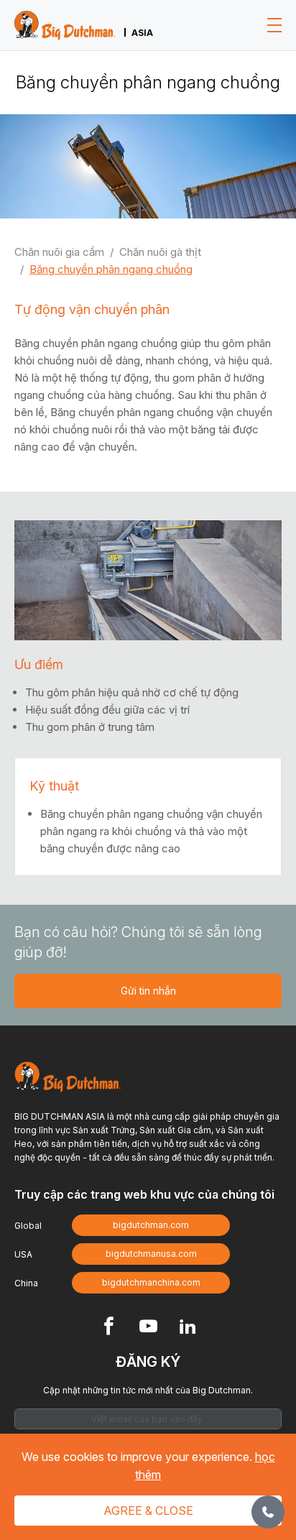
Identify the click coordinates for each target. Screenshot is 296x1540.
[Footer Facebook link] (109, 1327)
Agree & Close (148, 1510)
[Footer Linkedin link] (188, 1327)
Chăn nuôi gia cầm (59, 252)
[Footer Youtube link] (148, 1327)
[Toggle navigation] (274, 25)
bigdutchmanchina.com (151, 1282)
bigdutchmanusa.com (151, 1253)
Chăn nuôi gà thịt (160, 252)
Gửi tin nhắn (148, 991)
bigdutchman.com (151, 1224)
